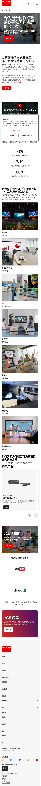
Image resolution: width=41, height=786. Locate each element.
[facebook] (11, 760)
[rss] (28, 760)
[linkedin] (20, 760)
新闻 (3, 731)
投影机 (3, 663)
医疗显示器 (4, 682)
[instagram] (3, 760)
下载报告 (9, 545)
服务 (3, 707)
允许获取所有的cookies (27, 135)
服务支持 (4, 717)
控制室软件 (4, 689)
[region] (20, 128)
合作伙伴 (4, 724)
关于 (3, 742)
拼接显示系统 (5, 677)
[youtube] (37, 760)
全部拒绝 (12, 135)
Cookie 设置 (16, 130)
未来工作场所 (21, 80)
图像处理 (4, 696)
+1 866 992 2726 (8, 750)
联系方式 (4, 735)
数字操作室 (4, 700)
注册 (4, 768)
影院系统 (4, 670)
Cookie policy (25, 125)
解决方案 (4, 712)
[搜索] (32, 3)
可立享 (3, 656)
